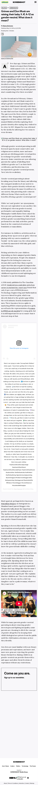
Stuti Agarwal (18, 489)
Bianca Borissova (8, 26)
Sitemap (32, 783)
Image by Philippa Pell (7, 58)
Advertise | (22, 783)
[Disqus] (19, 722)
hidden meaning (8, 76)
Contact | (27, 783)
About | (6, 783)
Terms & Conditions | (13, 783)
